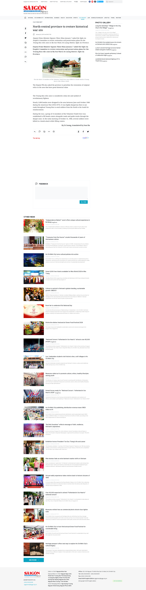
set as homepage (118, 581)
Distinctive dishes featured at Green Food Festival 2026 (64, 322)
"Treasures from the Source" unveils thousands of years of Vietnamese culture (65, 238)
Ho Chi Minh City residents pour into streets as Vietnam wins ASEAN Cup (108, 43)
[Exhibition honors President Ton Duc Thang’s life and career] (34, 447)
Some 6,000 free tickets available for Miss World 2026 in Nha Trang (66, 272)
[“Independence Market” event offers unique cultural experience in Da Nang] (34, 226)
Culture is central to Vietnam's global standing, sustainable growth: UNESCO (65, 289)
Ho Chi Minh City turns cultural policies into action (62, 254)
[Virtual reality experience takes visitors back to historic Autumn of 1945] (34, 481)
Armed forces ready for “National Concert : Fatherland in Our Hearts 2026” (66, 391)
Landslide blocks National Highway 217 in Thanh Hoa (107, 60)
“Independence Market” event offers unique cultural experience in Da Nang (68, 221)
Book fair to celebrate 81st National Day (59, 305)
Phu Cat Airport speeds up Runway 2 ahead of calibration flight (108, 54)
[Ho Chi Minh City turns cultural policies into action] (34, 260)
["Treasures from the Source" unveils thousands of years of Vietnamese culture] (34, 243)
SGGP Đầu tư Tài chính (66, 1)
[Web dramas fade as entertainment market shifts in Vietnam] (34, 464)
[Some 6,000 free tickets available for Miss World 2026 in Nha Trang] (34, 277)
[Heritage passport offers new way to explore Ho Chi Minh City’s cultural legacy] (34, 549)
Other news (29, 217)
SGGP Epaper (83, 1)
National (30, 17)
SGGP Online (44, 1)
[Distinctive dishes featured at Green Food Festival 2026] (34, 328)
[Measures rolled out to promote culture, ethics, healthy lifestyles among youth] (34, 379)
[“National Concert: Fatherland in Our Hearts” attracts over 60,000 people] (34, 345)
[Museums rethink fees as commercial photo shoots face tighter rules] (34, 515)
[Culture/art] (25, 62)
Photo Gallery (103, 22)
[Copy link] (25, 52)
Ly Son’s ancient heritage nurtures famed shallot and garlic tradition (107, 49)
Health (63, 17)
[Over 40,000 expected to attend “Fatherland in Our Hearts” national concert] (34, 498)
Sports (75, 17)
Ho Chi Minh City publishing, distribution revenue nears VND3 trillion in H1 (66, 408)
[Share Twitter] (25, 38)
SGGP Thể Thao (54, 1)
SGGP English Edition (36, 9)
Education (69, 17)
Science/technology (97, 17)
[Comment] (25, 57)
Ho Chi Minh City (39, 17)
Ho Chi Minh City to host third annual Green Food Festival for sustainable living (66, 527)
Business (56, 17)
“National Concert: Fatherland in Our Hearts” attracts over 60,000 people (68, 340)
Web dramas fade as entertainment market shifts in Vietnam (66, 458)
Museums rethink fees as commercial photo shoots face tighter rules (67, 510)
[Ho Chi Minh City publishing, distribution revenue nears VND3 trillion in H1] (34, 413)
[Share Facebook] (25, 33)
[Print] (25, 47)
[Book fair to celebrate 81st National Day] (34, 311)
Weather (118, 17)
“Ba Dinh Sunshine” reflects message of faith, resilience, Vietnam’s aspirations (64, 425)
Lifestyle (106, 17)
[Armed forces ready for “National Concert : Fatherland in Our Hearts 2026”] (34, 396)
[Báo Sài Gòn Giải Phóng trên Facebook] (90, 2)
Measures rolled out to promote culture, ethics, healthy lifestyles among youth (67, 374)
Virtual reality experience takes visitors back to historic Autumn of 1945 (68, 476)
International (49, 17)
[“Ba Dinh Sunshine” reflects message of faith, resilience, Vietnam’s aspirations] (34, 430)
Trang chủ (25, 17)
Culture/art (82, 17)
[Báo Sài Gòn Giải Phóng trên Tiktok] (95, 2)
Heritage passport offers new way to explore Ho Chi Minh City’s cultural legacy (66, 545)
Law (89, 17)
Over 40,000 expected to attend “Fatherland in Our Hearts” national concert (66, 493)
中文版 (76, 1)
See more (32, 560)
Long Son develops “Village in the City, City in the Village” (108, 27)
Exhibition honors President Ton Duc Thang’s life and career (65, 441)
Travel (113, 17)
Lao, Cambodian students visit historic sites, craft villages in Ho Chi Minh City (67, 357)
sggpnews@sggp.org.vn (30, 584)
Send (84, 202)
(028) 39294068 (28, 582)
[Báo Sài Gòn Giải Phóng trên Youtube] (92, 2)
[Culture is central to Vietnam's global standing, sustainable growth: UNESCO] (34, 294)
